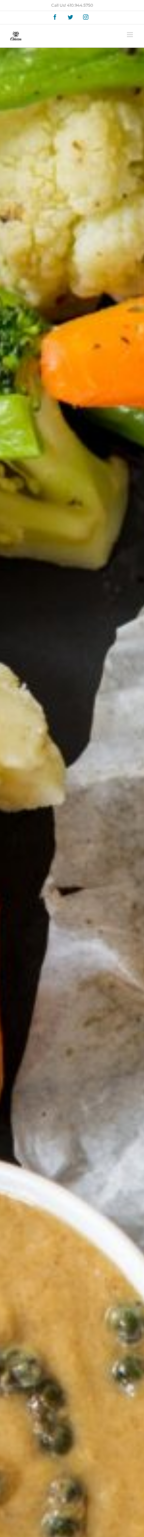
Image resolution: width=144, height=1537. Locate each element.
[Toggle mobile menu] (130, 34)
